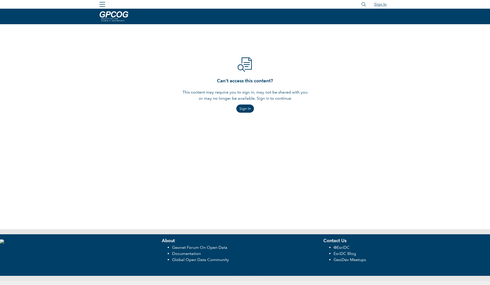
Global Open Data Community (200, 259)
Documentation (186, 253)
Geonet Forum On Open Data (199, 247)
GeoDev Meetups (350, 259)
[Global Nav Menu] (102, 4)
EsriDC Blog (345, 253)
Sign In (380, 4)
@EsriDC (342, 247)
